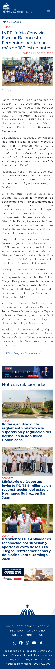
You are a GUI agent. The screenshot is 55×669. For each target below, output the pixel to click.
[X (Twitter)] (14, 643)
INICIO (9, 626)
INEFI (7, 353)
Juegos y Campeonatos (27, 353)
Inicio (5, 22)
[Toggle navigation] (48, 11)
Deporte (8, 27)
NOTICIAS (44, 626)
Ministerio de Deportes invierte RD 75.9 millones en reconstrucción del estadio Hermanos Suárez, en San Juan (26, 489)
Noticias (16, 22)
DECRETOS (17, 630)
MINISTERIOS (34, 635)
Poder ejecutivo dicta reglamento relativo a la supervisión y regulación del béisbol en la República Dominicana (26, 432)
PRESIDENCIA (26, 626)
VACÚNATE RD (36, 630)
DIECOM (17, 635)
